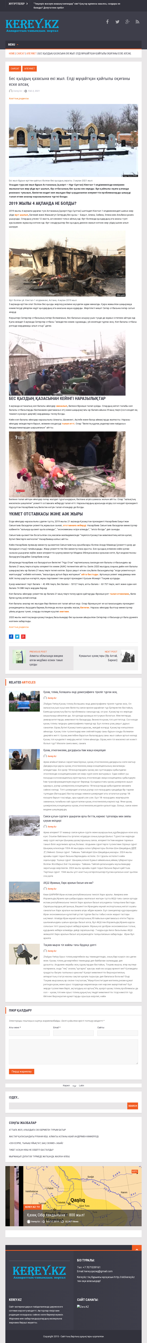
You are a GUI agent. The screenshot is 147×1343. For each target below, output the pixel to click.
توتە (74, 1081)
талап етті (68, 419)
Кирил (66, 1081)
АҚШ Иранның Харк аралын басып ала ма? (68, 879)
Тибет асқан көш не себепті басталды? (31, 1145)
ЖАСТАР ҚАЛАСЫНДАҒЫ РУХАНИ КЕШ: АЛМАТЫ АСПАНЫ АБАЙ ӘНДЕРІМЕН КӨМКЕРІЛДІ (54, 1132)
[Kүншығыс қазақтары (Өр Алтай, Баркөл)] (127, 652)
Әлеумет (29, 64)
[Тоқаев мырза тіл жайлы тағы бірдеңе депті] (24, 950)
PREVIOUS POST (38, 647)
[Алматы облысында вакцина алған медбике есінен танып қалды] (19, 652)
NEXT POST (111, 647)
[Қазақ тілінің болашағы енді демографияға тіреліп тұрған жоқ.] (24, 697)
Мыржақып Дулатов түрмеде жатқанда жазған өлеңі (39, 1152)
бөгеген (84, 603)
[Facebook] (11, 633)
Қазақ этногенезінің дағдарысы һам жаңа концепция (74, 746)
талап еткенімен (119, 590)
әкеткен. (65, 607)
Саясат (15, 64)
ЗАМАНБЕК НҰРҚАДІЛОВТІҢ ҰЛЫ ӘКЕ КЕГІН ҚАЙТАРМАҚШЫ (60, 1211)
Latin (81, 1081)
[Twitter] (17, 633)
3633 (116, 1167)
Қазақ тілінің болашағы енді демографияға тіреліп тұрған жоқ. (80, 688)
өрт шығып (21, 211)
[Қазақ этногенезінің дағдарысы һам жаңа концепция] (24, 755)
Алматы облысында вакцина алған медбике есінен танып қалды (46, 656)
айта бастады (89, 570)
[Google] (23, 633)
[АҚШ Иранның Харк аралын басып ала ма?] (24, 888)
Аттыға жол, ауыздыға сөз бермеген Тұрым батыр (37, 1125)
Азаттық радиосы (19, 94)
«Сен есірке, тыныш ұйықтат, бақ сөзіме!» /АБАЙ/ (36, 1139)
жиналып (61, 402)
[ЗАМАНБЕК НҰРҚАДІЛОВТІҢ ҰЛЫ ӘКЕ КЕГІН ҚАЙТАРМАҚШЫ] (64, 1192)
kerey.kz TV (14, 1203)
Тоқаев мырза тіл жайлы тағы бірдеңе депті (70, 941)
